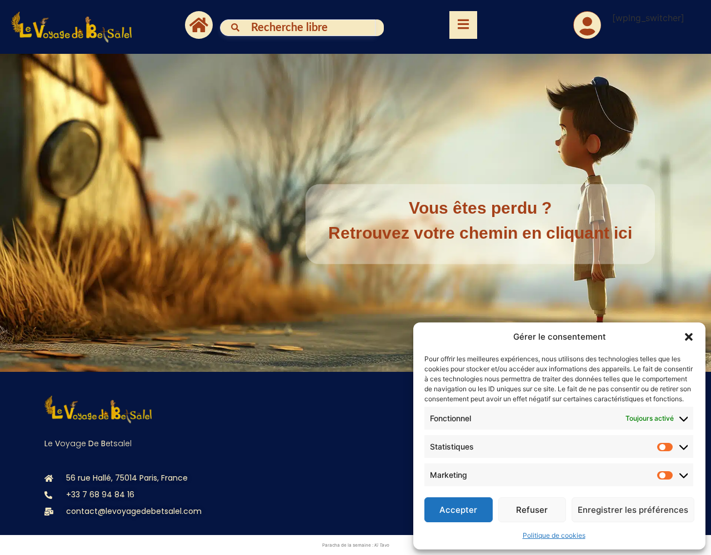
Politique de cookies (554, 535)
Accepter (458, 509)
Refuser (532, 509)
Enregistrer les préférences (633, 509)
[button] (688, 336)
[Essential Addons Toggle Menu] (463, 25)
